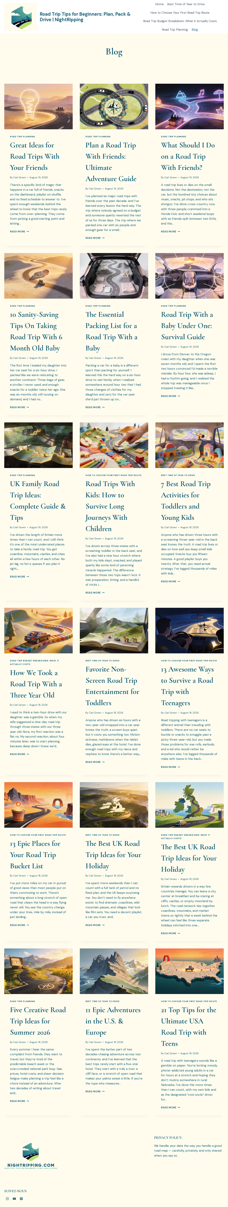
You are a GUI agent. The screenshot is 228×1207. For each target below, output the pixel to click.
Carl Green (19, 177)
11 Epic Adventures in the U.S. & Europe (113, 1021)
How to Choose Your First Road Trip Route (180, 13)
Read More (19, 231)
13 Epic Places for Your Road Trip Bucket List (35, 854)
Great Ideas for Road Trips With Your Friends (34, 156)
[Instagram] (7, 1199)
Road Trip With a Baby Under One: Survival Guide (187, 325)
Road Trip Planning (175, 30)
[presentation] (38, 106)
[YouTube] (14, 1199)
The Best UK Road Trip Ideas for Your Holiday (113, 854)
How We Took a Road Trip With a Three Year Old (36, 684)
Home (159, 4)
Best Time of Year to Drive (186, 4)
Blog (195, 30)
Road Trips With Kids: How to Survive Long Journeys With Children (110, 506)
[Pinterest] (21, 1199)
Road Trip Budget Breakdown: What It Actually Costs (180, 21)
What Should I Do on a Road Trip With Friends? (188, 156)
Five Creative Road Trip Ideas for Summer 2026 (38, 1021)
